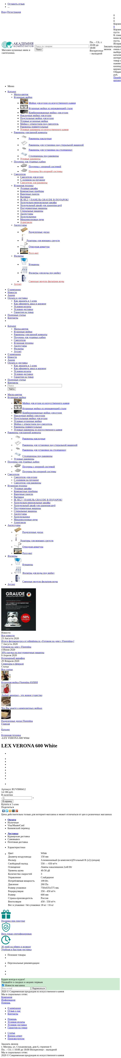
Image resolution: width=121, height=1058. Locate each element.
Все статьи (7, 669)
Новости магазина (14, 985)
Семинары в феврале (12, 663)
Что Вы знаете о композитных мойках (21, 708)
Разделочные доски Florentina (17, 721)
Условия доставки (23, 309)
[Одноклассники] (10, 811)
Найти (11, 389)
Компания (6, 997)
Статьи (11, 1033)
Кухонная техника (23, 185)
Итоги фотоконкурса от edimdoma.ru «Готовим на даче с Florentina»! (37, 641)
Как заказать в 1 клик (25, 301)
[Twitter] (7, 811)
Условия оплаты (22, 306)
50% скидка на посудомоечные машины (22, 652)
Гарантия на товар (24, 312)
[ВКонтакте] (3, 811)
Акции (11, 295)
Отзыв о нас (14, 1011)
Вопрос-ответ (15, 1035)
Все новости (8, 635)
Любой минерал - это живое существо (21, 695)
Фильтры (19, 256)
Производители (16, 1038)
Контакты (13, 317)
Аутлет (17, 284)
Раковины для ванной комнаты (30, 132)
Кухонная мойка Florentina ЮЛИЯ (19, 682)
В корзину (7, 801)
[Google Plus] (16, 811)
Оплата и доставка (18, 298)
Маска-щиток (21, 94)
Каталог (12, 91)
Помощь (5, 1002)
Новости (12, 292)
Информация (8, 1000)
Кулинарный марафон (13, 658)
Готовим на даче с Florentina (16, 647)
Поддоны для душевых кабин (30, 161)
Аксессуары (20, 225)
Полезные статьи (17, 315)
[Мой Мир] (13, 811)
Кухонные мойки (23, 97)
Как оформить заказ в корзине (30, 303)
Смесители (20, 174)
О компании (14, 289)
